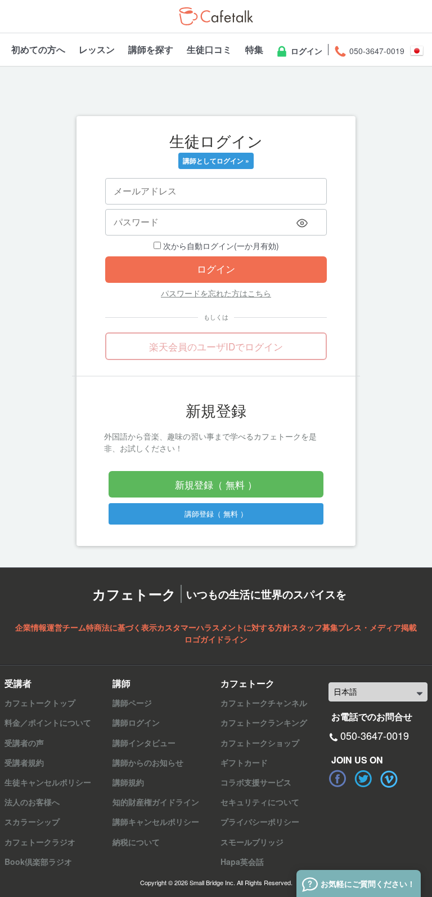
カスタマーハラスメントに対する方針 (224, 627)
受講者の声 (24, 742)
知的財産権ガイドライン (155, 801)
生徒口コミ (209, 49)
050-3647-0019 (375, 50)
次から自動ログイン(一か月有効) (220, 245)
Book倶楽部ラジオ (38, 861)
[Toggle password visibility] (302, 223)
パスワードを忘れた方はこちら (216, 293)
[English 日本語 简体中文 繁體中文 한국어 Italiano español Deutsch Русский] (378, 692)
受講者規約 (24, 762)
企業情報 (31, 627)
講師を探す (150, 49)
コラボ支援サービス (255, 782)
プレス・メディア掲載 (377, 627)
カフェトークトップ (39, 702)
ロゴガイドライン (216, 639)
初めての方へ (38, 49)
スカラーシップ (32, 821)
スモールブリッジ (252, 841)
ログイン (305, 50)
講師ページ (132, 702)
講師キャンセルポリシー (155, 821)
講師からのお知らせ (147, 762)
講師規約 (128, 782)
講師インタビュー (144, 742)
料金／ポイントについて (47, 722)
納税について (136, 841)
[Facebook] (337, 779)
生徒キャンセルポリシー (47, 782)
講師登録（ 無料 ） (216, 513)
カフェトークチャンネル (263, 702)
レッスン (97, 49)
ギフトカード (244, 762)
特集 (254, 49)
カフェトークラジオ (39, 841)
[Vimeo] (389, 779)
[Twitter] (363, 779)
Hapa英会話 (242, 861)
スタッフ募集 (314, 627)
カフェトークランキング (263, 722)
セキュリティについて (259, 801)
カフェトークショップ (259, 742)
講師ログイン (136, 722)
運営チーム (66, 627)
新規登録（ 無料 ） (216, 484)
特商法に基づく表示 (121, 627)
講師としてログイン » (216, 161)
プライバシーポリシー (259, 821)
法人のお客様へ (32, 801)
